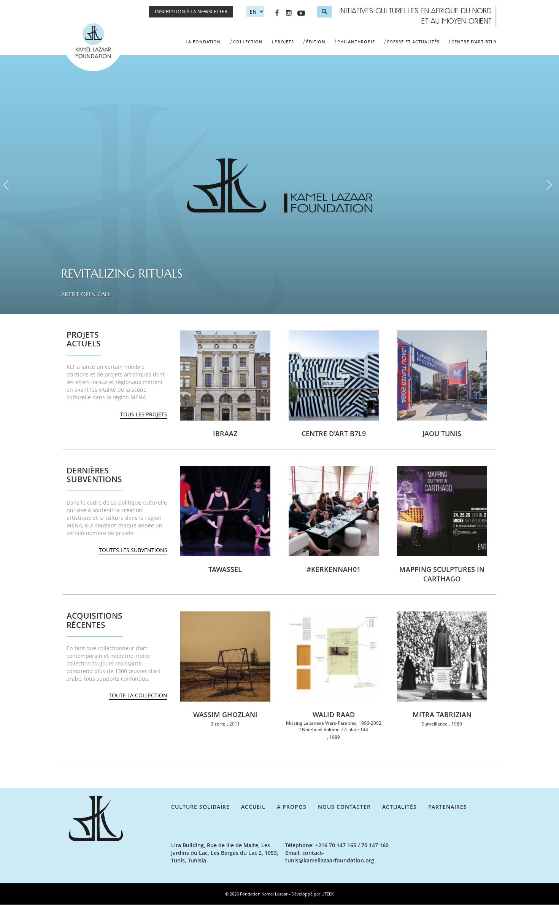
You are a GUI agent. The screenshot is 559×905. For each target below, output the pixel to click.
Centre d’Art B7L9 (473, 41)
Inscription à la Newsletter (191, 11)
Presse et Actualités (413, 41)
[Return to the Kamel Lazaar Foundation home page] (116, 818)
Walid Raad (334, 714)
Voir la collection (116, 663)
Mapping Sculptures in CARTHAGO (441, 574)
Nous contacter (344, 806)
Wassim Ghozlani (225, 714)
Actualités (399, 806)
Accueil (253, 806)
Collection (248, 41)
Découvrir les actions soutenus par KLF (116, 517)
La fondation (203, 41)
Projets (284, 41)
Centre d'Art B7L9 (334, 433)
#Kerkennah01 (333, 569)
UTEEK (327, 894)
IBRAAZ (225, 433)
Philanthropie (356, 41)
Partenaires (447, 806)
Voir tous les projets (116, 382)
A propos (291, 806)
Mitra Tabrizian (442, 714)
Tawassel (225, 569)
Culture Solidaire (200, 806)
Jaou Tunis (441, 433)
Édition (316, 41)
